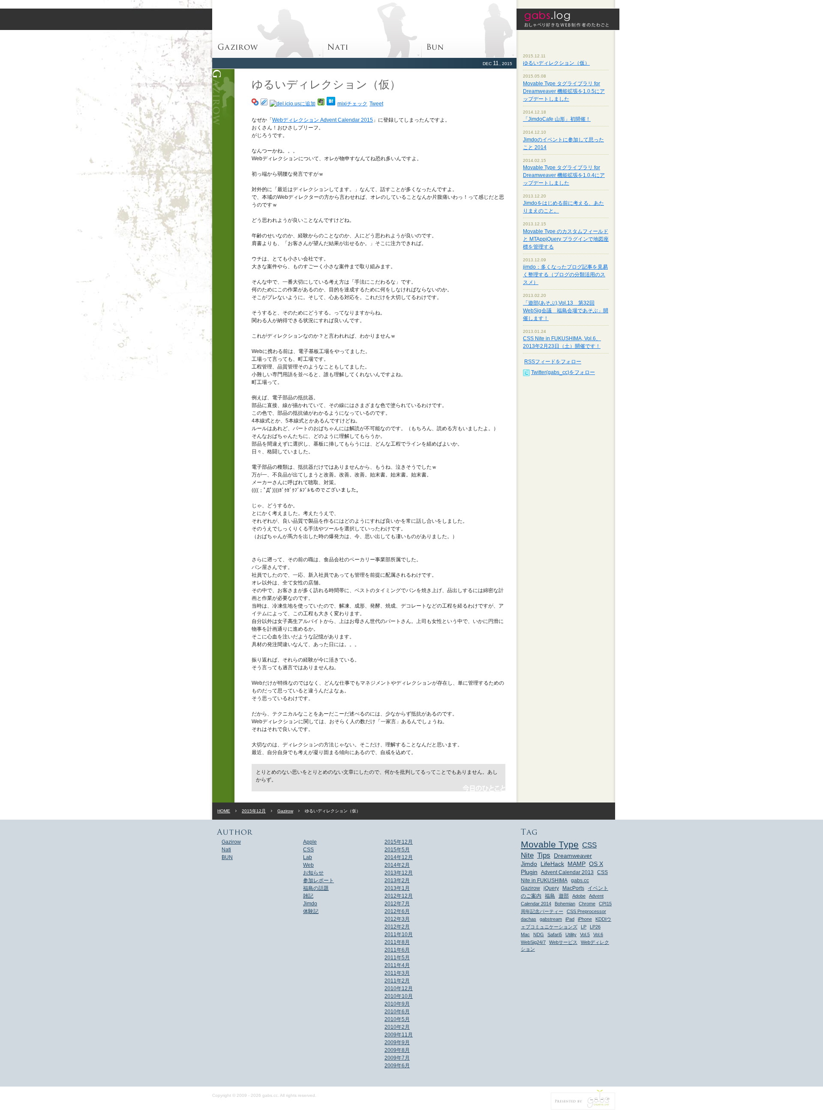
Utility (571, 934)
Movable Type (550, 844)
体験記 (310, 911)
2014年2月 (397, 865)
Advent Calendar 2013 (567, 872)
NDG (538, 934)
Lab (307, 857)
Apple (310, 842)
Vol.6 (598, 934)
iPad (569, 919)
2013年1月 (397, 888)
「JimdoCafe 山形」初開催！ (557, 119)
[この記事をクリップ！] (264, 104)
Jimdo (310, 904)
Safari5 (554, 934)
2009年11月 (398, 1035)
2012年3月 (397, 919)
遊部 (564, 896)
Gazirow (267, 29)
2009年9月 (397, 1042)
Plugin (529, 872)
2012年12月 (398, 896)
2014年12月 (398, 857)
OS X (596, 864)
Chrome (587, 903)
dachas (528, 919)
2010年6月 (397, 1012)
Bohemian (565, 903)
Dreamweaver (573, 856)
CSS (308, 850)
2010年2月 (397, 1027)
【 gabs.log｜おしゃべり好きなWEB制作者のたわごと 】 (568, 19)
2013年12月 (398, 873)
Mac (525, 934)
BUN (469, 29)
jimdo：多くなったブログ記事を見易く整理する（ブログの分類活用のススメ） (565, 274)
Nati (372, 29)
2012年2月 (397, 927)
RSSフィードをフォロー (552, 362)
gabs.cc (580, 880)
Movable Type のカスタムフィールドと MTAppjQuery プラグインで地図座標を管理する (566, 239)
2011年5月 (397, 958)
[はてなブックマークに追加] (331, 104)
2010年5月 (397, 1019)
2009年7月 (397, 1058)
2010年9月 (397, 1004)
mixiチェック (352, 104)
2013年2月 (397, 880)
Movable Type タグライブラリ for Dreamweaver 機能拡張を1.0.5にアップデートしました (564, 91)
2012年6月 (397, 911)
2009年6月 (397, 1066)
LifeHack (552, 864)
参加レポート (318, 880)
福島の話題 (316, 888)
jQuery (551, 888)
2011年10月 (398, 934)
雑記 (308, 896)
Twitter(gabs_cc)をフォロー (563, 372)
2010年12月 (398, 988)
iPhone (585, 919)
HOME (223, 811)
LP (583, 926)
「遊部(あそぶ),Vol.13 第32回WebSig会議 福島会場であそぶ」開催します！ (565, 310)
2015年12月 (254, 811)
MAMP (577, 864)
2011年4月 (397, 965)
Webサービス (563, 942)
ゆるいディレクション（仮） (556, 63)
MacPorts (573, 888)
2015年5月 (397, 850)
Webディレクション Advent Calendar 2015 (322, 120)
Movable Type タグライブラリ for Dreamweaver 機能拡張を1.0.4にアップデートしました (564, 175)
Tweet (376, 104)
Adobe (579, 895)
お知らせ (313, 873)
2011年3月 (397, 973)
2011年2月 (397, 981)
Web (308, 865)
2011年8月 (397, 942)
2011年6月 (397, 950)
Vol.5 (585, 934)
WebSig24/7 (533, 942)
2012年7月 (397, 904)
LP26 (595, 926)
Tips (543, 855)
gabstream (551, 919)
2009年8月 (397, 1050)
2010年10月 (398, 996)
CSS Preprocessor (586, 911)
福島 (550, 896)
